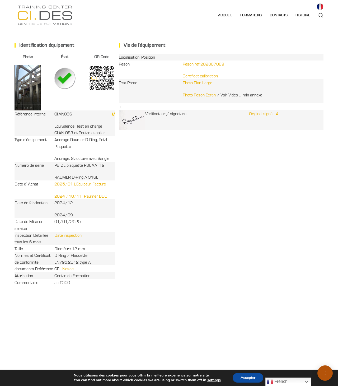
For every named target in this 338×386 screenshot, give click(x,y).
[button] (320, 15)
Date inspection (68, 235)
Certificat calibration (200, 75)
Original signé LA (264, 113)
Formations (251, 14)
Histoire (302, 14)
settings (214, 380)
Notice (68, 268)
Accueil (225, 14)
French (280, 381)
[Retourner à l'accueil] (45, 15)
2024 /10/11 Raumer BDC (80, 196)
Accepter (248, 377)
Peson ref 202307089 (203, 64)
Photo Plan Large (197, 82)
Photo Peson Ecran (199, 94)
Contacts (279, 14)
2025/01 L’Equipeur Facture (80, 184)
